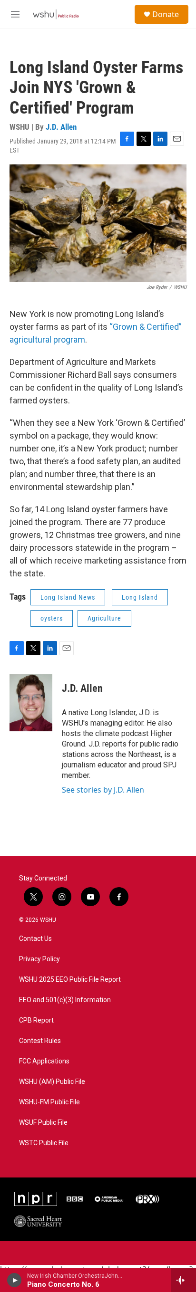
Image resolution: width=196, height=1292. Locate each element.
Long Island (140, 597)
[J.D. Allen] (31, 702)
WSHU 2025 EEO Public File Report (70, 979)
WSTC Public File (44, 1143)
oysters (51, 618)
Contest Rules (40, 1040)
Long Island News (67, 597)
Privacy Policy (39, 959)
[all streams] (183, 1280)
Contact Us (35, 938)
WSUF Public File (43, 1122)
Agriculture (104, 618)
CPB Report (36, 1020)
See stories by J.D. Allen (103, 790)
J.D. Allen (61, 127)
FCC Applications (44, 1061)
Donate (165, 14)
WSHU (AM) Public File (52, 1081)
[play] (14, 1280)
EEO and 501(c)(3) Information (65, 1000)
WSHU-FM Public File (49, 1102)
